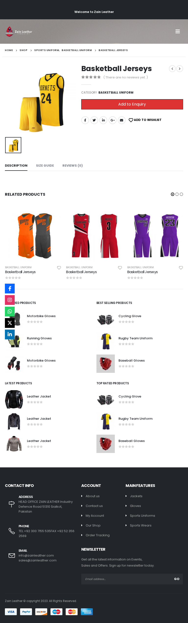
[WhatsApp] (10, 311)
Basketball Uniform (115, 92)
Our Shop (93, 525)
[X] (10, 323)
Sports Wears (141, 525)
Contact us (94, 506)
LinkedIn (103, 120)
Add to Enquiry (132, 104)
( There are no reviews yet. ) (125, 77)
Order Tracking (98, 535)
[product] (33, 233)
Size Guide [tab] (45, 165)
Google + (113, 120)
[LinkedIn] (10, 334)
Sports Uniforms (142, 515)
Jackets (136, 496)
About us (93, 496)
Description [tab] (16, 165)
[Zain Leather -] (18, 31)
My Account (95, 515)
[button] (172, 194)
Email (122, 120)
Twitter (94, 120)
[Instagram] (10, 300)
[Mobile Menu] (179, 31)
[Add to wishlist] (59, 267)
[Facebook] (10, 288)
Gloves (135, 506)
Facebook (85, 120)
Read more (53, 213)
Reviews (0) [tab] (72, 165)
